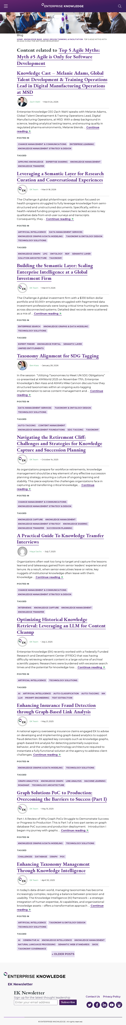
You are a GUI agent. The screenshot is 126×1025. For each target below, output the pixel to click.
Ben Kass (34, 365)
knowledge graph (29, 253)
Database (41, 856)
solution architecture (32, 258)
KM (103, 693)
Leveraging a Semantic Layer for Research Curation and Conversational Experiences (60, 176)
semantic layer (81, 253)
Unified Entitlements (31, 348)
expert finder (26, 344)
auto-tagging (27, 425)
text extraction (62, 697)
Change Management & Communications (42, 144)
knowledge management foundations (41, 429)
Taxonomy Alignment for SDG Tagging (58, 356)
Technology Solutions (32, 240)
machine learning (95, 781)
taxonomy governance (32, 948)
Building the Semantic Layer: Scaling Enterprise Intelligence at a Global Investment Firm (55, 271)
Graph (53, 856)
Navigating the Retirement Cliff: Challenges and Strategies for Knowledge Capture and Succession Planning (59, 443)
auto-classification (66, 693)
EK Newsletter (29, 993)
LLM (20, 697)
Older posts (63, 954)
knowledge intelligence (57, 940)
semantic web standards (73, 944)
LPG (45, 253)
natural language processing (36, 944)
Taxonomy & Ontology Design (84, 236)
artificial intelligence (37, 693)
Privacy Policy (111, 996)
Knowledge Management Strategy (39, 524)
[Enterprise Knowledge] (62, 5)
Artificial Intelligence (32, 232)
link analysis (74, 781)
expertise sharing (57, 162)
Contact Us (93, 996)
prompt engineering (37, 697)
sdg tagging (75, 429)
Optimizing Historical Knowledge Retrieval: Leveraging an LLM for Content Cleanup (61, 625)
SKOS (95, 944)
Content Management (51, 425)
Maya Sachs (35, 551)
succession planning (59, 528)
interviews (24, 607)
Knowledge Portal (49, 344)
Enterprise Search (29, 326)
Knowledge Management (85, 162)
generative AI (31, 940)
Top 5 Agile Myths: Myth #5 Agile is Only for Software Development (58, 56)
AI (19, 693)
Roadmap (23, 785)
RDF (67, 253)
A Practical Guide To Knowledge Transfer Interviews (60, 538)
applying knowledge (30, 162)
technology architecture (48, 785)
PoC (62, 856)
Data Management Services (65, 232)
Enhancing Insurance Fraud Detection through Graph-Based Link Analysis (56, 708)
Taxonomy (55, 258)
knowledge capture (30, 519)
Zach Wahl (35, 102)
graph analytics (28, 781)
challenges (25, 856)
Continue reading (58, 218)
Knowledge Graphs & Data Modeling (40, 236)
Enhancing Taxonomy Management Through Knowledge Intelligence (53, 867)
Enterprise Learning (82, 144)
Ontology (56, 253)
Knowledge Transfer (31, 166)
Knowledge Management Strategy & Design (44, 148)
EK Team (34, 189)
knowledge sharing (75, 524)
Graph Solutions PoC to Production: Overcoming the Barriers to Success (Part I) (62, 795)
